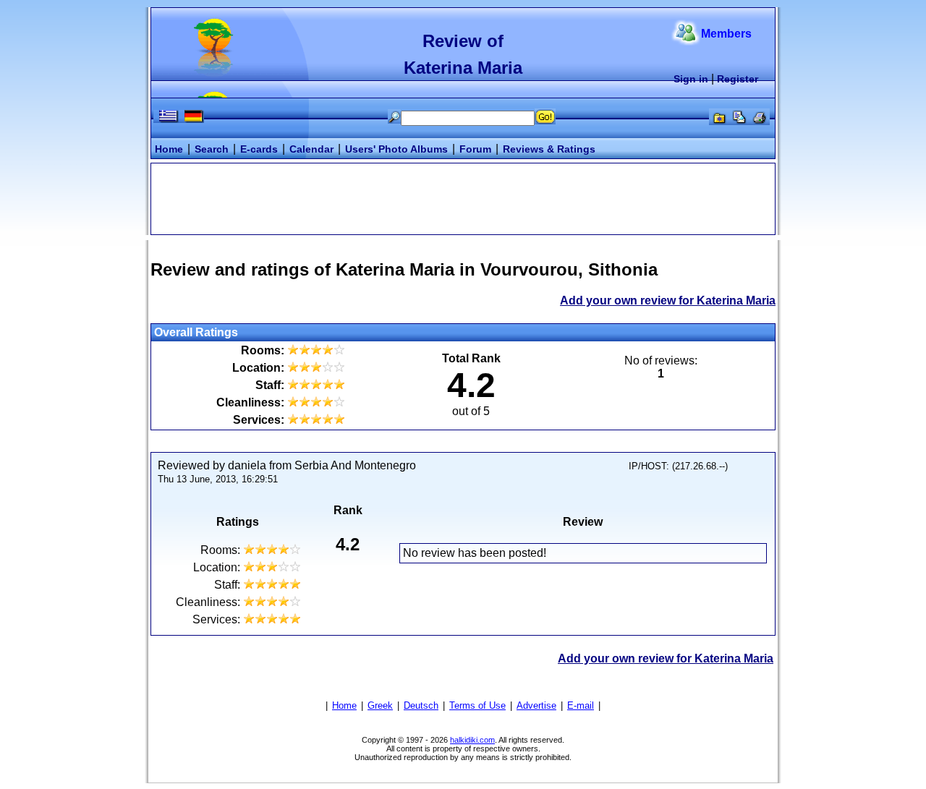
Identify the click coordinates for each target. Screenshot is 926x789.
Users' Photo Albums (396, 149)
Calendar (311, 149)
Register (737, 79)
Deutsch (421, 705)
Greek (380, 705)
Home (169, 149)
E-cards (259, 149)
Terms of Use (477, 705)
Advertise (536, 705)
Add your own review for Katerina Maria (668, 300)
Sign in (691, 79)
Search (212, 149)
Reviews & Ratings (549, 149)
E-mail (580, 705)
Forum (475, 149)
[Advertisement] (463, 197)
